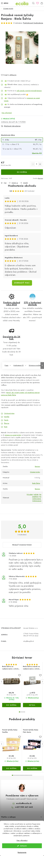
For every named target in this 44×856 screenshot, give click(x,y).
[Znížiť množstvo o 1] (33, 164)
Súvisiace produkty (35, 365)
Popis (6, 365)
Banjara (40, 178)
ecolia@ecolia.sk (24, 803)
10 (25, 775)
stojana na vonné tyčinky (13, 435)
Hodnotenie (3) (18, 365)
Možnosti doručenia (12, 126)
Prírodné (30, 494)
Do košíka (22, 172)
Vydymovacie (36, 501)
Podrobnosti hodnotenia (33, 23)
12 (27, 775)
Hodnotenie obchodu (22, 186)
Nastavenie (22, 852)
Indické (36, 494)
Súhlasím (23, 846)
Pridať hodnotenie (22, 545)
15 (31, 775)
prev (1, 681)
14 (30, 775)
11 (26, 775)
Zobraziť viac (22, 283)
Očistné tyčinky (35, 472)
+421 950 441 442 (24, 807)
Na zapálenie (36, 495)
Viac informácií (7, 113)
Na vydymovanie (36, 498)
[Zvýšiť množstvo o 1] (40, 164)
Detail (32, 705)
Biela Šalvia (36, 483)
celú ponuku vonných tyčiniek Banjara (29, 91)
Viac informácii (22, 840)
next (42, 681)
